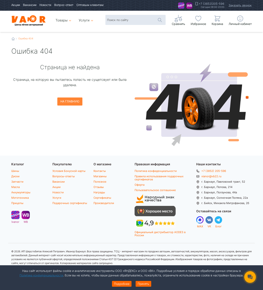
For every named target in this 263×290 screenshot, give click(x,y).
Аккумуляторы (20, 192)
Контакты (99, 171)
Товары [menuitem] (64, 18)
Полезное (99, 181)
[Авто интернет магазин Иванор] (28, 20)
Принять (143, 284)
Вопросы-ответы (63, 176)
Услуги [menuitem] (84, 20)
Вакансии (29, 5)
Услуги (56, 197)
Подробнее (121, 284)
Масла (15, 187)
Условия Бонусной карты (68, 171)
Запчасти (17, 181)
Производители (103, 203)
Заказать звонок (240, 5)
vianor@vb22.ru (211, 176)
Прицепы (17, 203)
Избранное (198, 24)
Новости (45, 5)
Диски (15, 176)
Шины (15, 171)
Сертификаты (102, 197)
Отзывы (98, 187)
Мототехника (20, 197)
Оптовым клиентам (90, 5)
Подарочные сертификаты (69, 203)
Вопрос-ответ (63, 5)
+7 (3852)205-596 (211, 3)
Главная (13, 39)
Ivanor (181, 5)
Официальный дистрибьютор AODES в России (160, 233)
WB (189, 5)
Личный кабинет (240, 24)
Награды (99, 192)
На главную (69, 101)
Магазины (100, 176)
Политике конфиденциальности (41, 275)
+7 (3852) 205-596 (213, 171)
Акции (15, 5)
